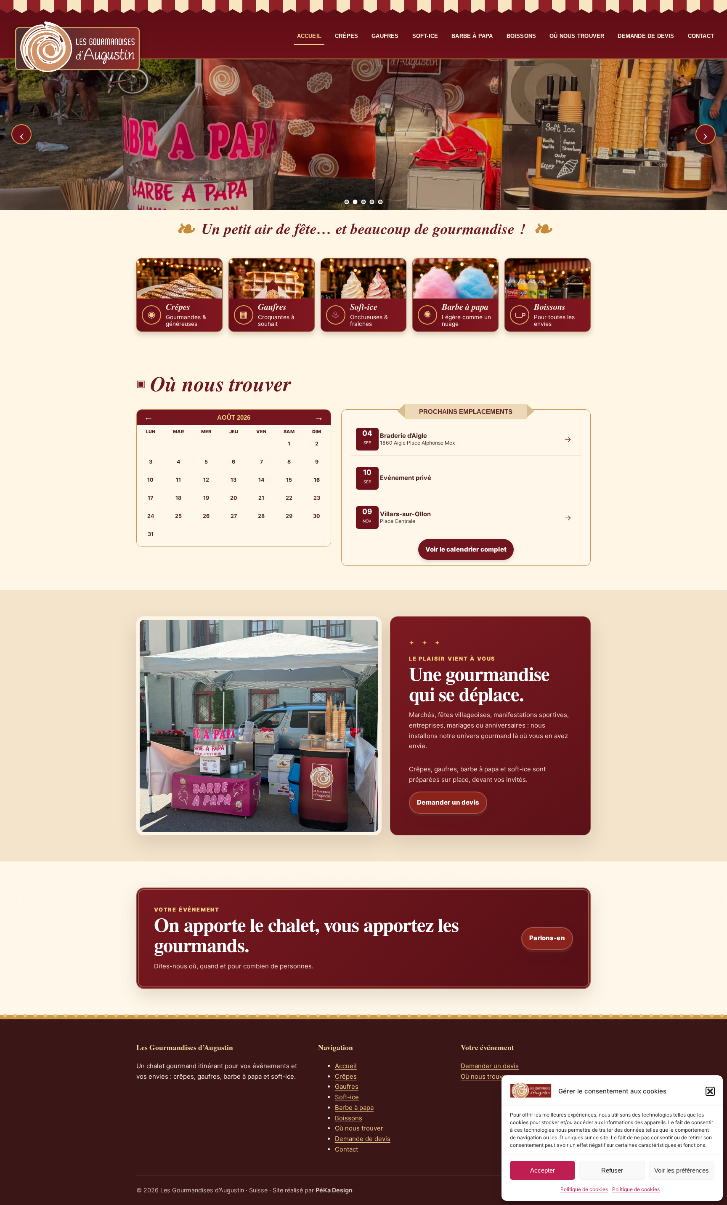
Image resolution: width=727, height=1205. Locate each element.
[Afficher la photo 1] (347, 202)
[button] (710, 1091)
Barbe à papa (472, 36)
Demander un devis (448, 802)
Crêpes (346, 36)
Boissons (521, 36)
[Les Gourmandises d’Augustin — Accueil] (77, 46)
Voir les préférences (681, 1170)
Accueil (309, 36)
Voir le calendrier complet (466, 549)
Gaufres (384, 36)
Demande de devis (646, 36)
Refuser (612, 1170)
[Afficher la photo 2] (355, 202)
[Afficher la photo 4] (372, 202)
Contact (701, 36)
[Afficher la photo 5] (380, 202)
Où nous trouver (576, 36)
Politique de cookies (584, 1189)
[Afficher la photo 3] (363, 202)
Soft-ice (425, 36)
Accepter (542, 1170)
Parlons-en (547, 938)
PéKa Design (334, 1190)
